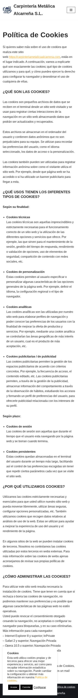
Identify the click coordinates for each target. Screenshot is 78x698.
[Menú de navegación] (71, 10)
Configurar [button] (40, 687)
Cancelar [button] (26, 687)
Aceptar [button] (13, 687)
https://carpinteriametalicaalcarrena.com (34, 56)
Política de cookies (65, 687)
